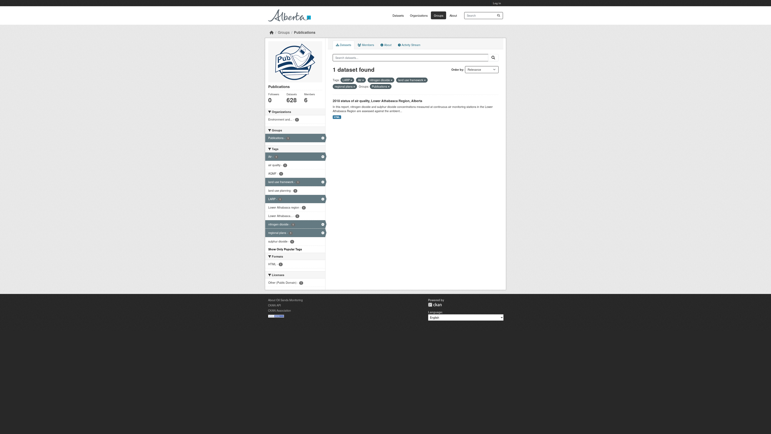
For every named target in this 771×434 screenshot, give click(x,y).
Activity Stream (410, 45)
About (453, 15)
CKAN (435, 305)
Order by (457, 70)
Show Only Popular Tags (285, 249)
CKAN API (274, 305)
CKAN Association (279, 310)
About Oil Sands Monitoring (285, 300)
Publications (304, 32)
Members (367, 45)
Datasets (398, 15)
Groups (438, 15)
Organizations (419, 15)
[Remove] (351, 80)
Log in (497, 3)
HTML (337, 117)
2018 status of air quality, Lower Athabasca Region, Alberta (377, 100)
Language (435, 312)
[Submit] (499, 15)
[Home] (272, 32)
